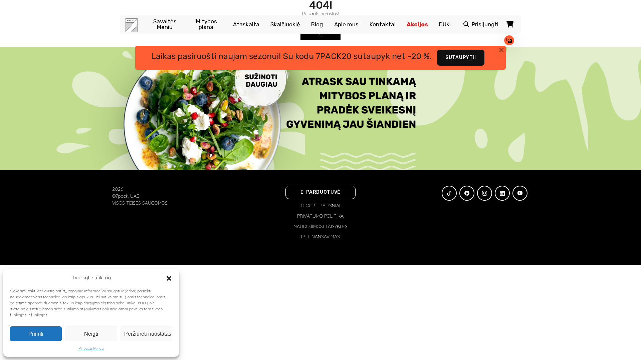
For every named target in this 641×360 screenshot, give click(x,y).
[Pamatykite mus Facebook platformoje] (466, 193)
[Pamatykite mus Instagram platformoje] (484, 193)
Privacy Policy (91, 348)
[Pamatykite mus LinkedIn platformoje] (502, 193)
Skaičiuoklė (285, 24)
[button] (169, 277)
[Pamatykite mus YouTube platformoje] (519, 193)
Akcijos (417, 24)
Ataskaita (246, 24)
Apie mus (346, 24)
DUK (444, 24)
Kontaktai (383, 24)
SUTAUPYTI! (460, 57)
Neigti (91, 334)
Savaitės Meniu (165, 24)
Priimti (35, 334)
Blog (317, 24)
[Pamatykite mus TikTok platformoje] (449, 193)
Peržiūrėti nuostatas (147, 334)
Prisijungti (485, 24)
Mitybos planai (206, 24)
